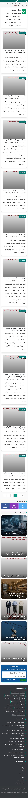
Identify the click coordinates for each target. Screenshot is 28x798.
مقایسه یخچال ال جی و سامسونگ (16, 741)
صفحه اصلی (21, 765)
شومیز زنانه (7, 711)
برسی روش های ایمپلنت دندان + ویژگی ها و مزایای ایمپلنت (14, 428)
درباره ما (22, 777)
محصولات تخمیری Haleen (19, 708)
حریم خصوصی (21, 780)
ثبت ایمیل (23, 680)
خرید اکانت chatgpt (15, 692)
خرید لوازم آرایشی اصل (20, 695)
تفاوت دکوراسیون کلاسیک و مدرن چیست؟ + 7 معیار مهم (13, 726)
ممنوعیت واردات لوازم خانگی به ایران (15, 722)
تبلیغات (22, 771)
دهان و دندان (23, 6)
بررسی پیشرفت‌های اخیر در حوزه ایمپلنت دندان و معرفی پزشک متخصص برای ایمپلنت (14, 52)
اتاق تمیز (13, 711)
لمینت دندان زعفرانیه (9, 708)
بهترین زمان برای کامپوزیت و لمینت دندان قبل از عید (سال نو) (15, 329)
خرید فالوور (13, 701)
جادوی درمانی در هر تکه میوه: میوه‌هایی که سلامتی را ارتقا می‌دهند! (14, 756)
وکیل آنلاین (23, 698)
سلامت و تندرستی (13, 4)
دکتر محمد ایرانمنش (21, 714)
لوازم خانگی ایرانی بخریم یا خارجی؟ (16, 752)
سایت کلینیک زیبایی (21, 701)
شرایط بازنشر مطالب (19, 783)
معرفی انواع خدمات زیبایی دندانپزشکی (14, 473)
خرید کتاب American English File (12, 698)
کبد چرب (14, 714)
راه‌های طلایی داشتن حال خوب (17, 738)
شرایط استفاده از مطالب (13, 792)
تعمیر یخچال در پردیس (11, 705)
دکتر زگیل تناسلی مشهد (9, 695)
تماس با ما (21, 774)
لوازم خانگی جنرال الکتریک (18, 749)
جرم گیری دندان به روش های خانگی (15, 730)
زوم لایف (24, 4)
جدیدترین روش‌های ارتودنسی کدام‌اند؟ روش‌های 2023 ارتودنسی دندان (14, 375)
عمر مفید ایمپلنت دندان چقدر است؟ (15, 96)
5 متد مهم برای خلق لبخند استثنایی (15, 140)
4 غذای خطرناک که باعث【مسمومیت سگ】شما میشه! (14, 745)
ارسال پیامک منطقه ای (20, 711)
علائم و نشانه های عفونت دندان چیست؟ (14, 190)
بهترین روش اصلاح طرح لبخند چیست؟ (14, 278)
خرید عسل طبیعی (21, 705)
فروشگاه (22, 768)
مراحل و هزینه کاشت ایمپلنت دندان (15, 234)
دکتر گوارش (23, 692)
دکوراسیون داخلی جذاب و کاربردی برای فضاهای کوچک (13, 734)
